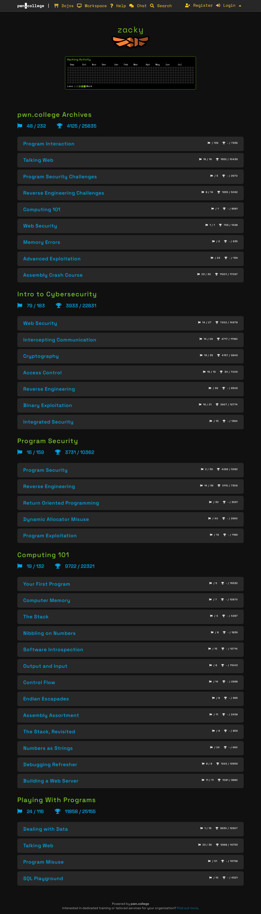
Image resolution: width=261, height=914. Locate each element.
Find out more (187, 908)
